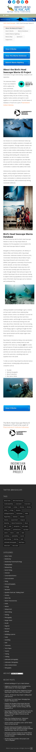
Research (7, 628)
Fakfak (26, 513)
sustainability (15, 536)
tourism (22, 536)
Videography (8, 668)
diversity (29, 507)
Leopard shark (14, 520)
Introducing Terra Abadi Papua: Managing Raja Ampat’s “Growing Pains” (17, 700)
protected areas (17, 529)
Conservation (27, 504)
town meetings (7, 539)
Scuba (6, 637)
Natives (7, 606)
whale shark (7, 545)
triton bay (16, 539)
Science (12, 532)
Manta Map (9, 37)
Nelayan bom (8, 609)
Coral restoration (9, 578)
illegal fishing (7, 516)
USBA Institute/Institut (11, 665)
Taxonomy (7, 645)
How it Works (10, 31)
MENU (7, 15)
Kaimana (6, 520)
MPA (5, 526)
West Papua (21, 542)
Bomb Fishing (8, 570)
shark (23, 532)
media (6, 603)
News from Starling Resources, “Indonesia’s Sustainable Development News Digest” (16, 719)
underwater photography (10, 542)
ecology (11, 510)
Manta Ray (6, 523)
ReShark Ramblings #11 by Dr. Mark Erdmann (17, 683)
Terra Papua (8, 648)
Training (7, 654)
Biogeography (8, 564)
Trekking (7, 656)
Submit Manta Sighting (13, 34)
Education (7, 589)
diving (5, 510)
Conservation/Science (10, 575)
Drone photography (10, 584)
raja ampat (25, 529)
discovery (22, 507)
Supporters (9, 39)
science (6, 532)
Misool (26, 523)
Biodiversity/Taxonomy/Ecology (13, 561)
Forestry (7, 595)
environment (19, 513)
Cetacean (7, 573)
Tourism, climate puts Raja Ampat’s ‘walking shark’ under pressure (18, 695)
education (18, 510)
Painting (7, 614)
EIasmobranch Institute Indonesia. (16, 427)
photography (7, 529)
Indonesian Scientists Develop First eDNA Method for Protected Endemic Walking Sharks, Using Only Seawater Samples (18, 734)
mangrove (22, 520)
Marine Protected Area (17, 523)
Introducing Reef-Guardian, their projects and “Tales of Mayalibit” (17, 739)
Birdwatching (8, 567)
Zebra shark (15, 545)
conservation (18, 504)
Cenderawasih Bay (8, 504)
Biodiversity (8, 559)
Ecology (7, 587)
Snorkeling (7, 640)
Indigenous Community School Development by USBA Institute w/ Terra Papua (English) (17, 686)
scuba (17, 532)
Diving (6, 581)
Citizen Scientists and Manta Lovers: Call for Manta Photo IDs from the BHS (18, 723)
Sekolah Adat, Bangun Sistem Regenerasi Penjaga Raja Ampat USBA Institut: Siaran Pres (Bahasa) (18, 691)
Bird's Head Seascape (9, 23)
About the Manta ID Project (14, 28)
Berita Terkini (7, 500)
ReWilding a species (10, 634)
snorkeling (6, 536)
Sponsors (19, 37)
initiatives (22, 516)
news (10, 526)
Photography (8, 617)
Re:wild (6, 623)
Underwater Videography (11, 662)
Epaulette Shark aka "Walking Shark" (14, 592)
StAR (6, 642)
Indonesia (15, 516)
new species (17, 526)
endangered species (9, 513)
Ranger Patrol (8, 620)
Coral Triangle (7, 507)
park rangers (25, 526)
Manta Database (23, 31)
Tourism (7, 651)
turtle (22, 539)
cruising (15, 507)
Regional (7, 626)
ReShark (7, 631)
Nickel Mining (8, 612)
